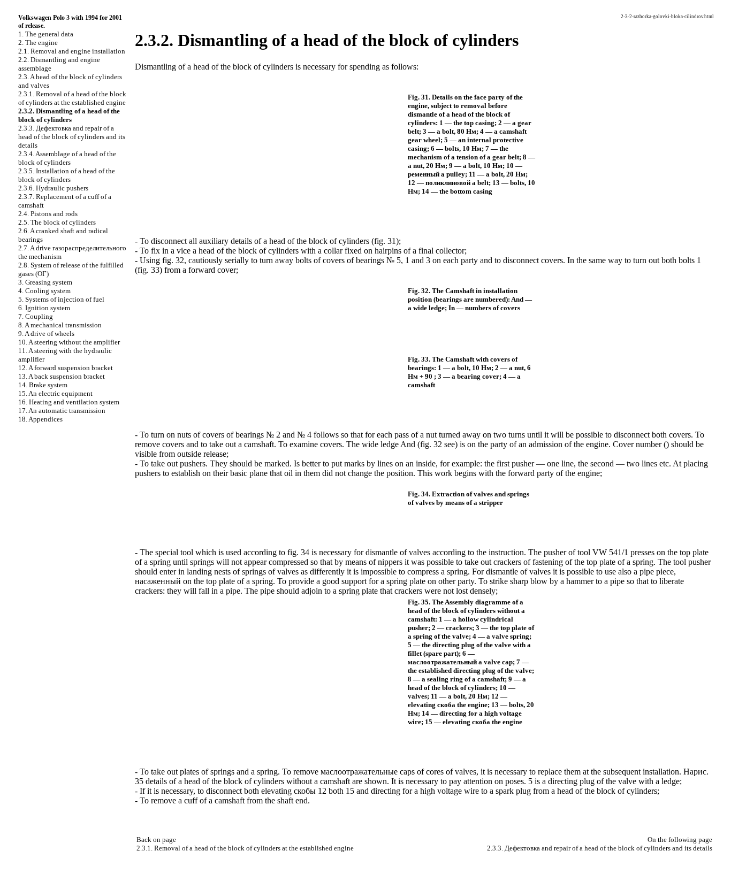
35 (139, 781)
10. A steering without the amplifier (69, 342)
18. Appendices (40, 419)
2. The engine (38, 43)
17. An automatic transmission (61, 411)
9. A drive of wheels (46, 333)
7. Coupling (35, 316)
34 (305, 552)
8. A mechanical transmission (60, 325)
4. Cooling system (44, 291)
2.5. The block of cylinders (57, 222)
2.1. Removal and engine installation (71, 51)
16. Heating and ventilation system (68, 402)
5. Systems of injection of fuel (61, 299)
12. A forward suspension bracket (65, 368)
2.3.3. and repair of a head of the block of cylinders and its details (71, 136)
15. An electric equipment (55, 393)
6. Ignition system (44, 308)
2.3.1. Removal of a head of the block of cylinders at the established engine (72, 98)
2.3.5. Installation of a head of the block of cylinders (66, 175)
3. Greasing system (45, 282)
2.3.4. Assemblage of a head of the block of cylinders (67, 158)
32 (180, 260)
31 (391, 241)
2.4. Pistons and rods (48, 214)
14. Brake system (42, 385)
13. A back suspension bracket (61, 376)
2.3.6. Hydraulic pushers (53, 188)
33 (155, 269)
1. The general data (45, 34)
